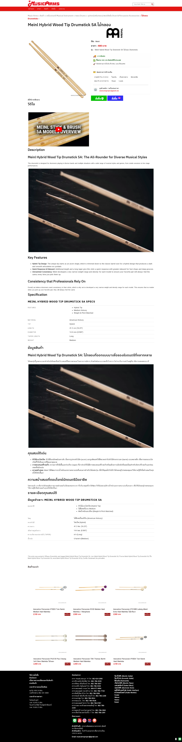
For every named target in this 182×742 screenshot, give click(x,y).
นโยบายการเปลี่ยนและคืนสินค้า (41, 680)
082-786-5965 (100, 710)
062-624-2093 (97, 679)
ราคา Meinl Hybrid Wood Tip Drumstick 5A (105, 556)
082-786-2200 (101, 696)
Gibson (116, 697)
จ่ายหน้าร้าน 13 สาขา (101, 77)
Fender (116, 695)
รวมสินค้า (33, 683)
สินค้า (46, 9)
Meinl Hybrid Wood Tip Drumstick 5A (78, 556)
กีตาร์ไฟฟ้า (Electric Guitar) (123, 676)
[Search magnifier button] (152, 4)
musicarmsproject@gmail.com (109, 91)
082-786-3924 (90, 698)
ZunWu (85, 558)
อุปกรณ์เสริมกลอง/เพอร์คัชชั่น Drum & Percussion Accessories (113, 15)
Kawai (116, 702)
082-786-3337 (96, 683)
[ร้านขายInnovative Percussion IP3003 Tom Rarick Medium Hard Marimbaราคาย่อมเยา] (50, 588)
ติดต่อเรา (33, 678)
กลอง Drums (80, 15)
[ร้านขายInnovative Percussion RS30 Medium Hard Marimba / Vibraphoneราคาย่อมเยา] (90, 588)
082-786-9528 (91, 701)
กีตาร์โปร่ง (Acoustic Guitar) (124, 678)
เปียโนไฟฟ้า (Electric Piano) (123, 683)
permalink (101, 558)
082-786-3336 (95, 693)
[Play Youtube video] (58, 129)
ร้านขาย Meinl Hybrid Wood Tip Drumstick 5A (134, 556)
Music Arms (33, 15)
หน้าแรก (31, 9)
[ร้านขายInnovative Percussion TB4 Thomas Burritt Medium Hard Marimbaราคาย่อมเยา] (91, 638)
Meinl (97, 41)
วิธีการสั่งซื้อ (34, 675)
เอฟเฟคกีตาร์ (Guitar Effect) (123, 685)
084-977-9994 (96, 688)
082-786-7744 (99, 691)
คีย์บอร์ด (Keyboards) (121, 681)
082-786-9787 (96, 703)
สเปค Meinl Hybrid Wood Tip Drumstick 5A (67, 558)
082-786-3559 (96, 681)
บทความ (62, 9)
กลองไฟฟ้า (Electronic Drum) (124, 688)
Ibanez (116, 700)
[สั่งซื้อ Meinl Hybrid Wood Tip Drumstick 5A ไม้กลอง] (99, 99)
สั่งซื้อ (54, 9)
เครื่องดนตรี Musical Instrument (59, 15)
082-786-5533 (95, 686)
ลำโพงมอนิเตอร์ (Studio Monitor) (125, 692)
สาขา (39, 9)
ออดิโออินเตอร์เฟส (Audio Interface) (126, 690)
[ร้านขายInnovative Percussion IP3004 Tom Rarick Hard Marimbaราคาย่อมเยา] (131, 638)
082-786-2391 (100, 712)
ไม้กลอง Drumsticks (51, 556)
